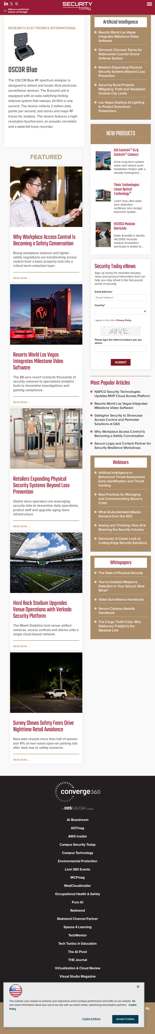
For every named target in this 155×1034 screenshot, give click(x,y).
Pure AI (77, 902)
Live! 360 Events (77, 869)
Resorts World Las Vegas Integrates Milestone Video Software (38, 361)
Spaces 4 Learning (78, 927)
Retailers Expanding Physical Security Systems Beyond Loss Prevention (41, 485)
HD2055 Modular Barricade (124, 226)
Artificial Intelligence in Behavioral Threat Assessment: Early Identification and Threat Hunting (121, 479)
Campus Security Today (78, 845)
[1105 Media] (77, 808)
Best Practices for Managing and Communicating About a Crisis (120, 498)
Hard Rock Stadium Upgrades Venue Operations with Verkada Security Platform (42, 609)
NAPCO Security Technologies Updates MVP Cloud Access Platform (122, 394)
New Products (120, 133)
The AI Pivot (77, 952)
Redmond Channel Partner (77, 919)
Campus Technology (77, 853)
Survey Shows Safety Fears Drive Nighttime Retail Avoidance (43, 726)
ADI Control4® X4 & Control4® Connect (126, 152)
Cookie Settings (91, 1018)
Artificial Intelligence (120, 22)
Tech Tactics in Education (77, 943)
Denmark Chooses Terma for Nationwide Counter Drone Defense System (120, 54)
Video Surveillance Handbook (121, 599)
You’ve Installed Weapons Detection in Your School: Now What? (121, 586)
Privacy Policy (123, 320)
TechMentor (77, 935)
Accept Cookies (125, 1019)
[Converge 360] (77, 792)
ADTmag (77, 828)
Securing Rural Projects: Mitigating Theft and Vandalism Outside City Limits (122, 89)
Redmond (77, 910)
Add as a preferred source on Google (18, 10)
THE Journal (77, 960)
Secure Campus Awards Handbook (116, 610)
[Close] (138, 986)
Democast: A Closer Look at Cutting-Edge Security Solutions (122, 541)
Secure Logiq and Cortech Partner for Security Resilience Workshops (122, 445)
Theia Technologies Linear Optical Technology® (126, 189)
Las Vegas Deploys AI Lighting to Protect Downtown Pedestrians (121, 106)
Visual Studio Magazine (78, 976)
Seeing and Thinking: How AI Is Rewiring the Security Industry (122, 527)
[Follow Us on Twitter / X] (12, 4)
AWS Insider (77, 836)
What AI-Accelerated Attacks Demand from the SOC (119, 514)
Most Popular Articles (110, 383)
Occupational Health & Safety (77, 894)
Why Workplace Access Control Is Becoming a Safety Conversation (44, 240)
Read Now (20, 278)
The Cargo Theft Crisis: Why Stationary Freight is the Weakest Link (119, 626)
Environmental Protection (77, 861)
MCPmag (77, 877)
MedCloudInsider (77, 886)
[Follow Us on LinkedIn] (6, 4)
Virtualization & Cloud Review (77, 968)
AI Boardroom (77, 820)
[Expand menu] (149, 4)
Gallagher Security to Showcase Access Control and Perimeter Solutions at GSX (118, 419)
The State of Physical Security (120, 573)
